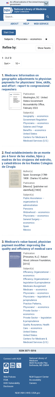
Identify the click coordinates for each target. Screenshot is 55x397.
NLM (17, 393)
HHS (28, 393)
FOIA (6, 380)
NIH (22, 393)
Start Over (9, 32)
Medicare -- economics (35, 289)
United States (30, 133)
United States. (30, 335)
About (15, 23)
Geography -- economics (35, 116)
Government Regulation (35, 119)
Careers (33, 383)
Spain (26, 226)
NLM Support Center (39, 377)
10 (18, 63)
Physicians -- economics (36, 123)
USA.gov (36, 393)
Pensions (28, 208)
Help (26, 23)
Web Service (41, 23)
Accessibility (35, 380)
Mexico (27, 229)
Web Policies (10, 377)
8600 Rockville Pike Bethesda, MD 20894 (39, 364)
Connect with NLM (12, 359)
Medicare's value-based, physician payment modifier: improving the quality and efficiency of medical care (27, 245)
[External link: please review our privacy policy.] (6, 365)
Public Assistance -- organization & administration (33, 202)
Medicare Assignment (34, 286)
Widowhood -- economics (36, 212)
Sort (6, 63)
